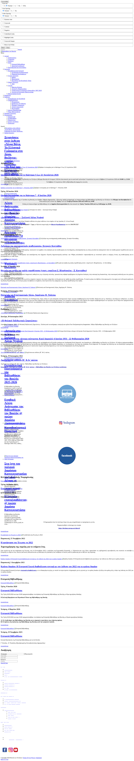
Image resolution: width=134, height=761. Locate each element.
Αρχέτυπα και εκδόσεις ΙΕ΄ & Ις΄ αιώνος (12, 352)
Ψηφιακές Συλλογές (10, 113)
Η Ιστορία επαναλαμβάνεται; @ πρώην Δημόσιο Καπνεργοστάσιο (15, 503)
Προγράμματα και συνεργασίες (17, 67)
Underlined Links (9, 34)
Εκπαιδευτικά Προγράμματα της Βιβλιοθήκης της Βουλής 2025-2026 (13, 374)
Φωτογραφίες (16, 108)
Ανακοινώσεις (12, 57)
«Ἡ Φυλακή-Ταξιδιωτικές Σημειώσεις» (12, 313)
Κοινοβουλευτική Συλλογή (16, 71)
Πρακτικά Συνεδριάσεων (19, 74)
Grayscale (7, 23)
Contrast (6, 27)
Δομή (9, 62)
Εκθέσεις (7, 97)
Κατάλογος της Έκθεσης (19, 103)
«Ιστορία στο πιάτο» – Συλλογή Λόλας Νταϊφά (13, 336)
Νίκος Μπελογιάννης (14, 112)
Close (7, 47)
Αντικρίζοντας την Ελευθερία (16, 98)
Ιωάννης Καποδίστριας (14, 110)
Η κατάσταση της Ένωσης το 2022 (11, 535)
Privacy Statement (36, 758)
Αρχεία (10, 85)
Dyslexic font (8, 19)
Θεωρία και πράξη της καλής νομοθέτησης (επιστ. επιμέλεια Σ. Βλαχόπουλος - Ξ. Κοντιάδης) (28, 263)
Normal (10, 6)
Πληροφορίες (16, 102)
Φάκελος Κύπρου (17, 87)
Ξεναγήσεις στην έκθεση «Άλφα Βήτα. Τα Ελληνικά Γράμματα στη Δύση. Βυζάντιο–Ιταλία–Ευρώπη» (13, 151)
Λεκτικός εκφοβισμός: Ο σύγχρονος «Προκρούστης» (14, 237)
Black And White (9, 45)
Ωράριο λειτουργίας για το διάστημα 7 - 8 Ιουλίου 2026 (17, 188)
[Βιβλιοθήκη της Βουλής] (8, 51)
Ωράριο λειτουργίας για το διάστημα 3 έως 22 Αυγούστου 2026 (19, 167)
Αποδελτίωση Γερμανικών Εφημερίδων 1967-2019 (27, 90)
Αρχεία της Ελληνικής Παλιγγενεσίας (22, 92)
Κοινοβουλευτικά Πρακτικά (15, 429)
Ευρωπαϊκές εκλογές (7, 481)
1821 (13, 84)
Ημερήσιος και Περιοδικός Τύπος (21, 80)
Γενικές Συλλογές (13, 76)
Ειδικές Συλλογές (13, 82)
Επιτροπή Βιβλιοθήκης (18, 64)
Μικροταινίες (15, 79)
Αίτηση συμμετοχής (17, 107)
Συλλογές (7, 69)
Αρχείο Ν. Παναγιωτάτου (19, 89)
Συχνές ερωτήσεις (13, 121)
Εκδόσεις (10, 61)
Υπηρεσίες (11, 59)
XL (19, 6)
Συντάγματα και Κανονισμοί (20, 72)
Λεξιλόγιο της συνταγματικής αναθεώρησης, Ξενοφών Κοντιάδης (20, 238)
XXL (24, 6)
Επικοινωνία (11, 116)
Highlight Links (8, 37)
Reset (3, 47)
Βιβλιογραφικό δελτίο (14, 94)
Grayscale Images (9, 41)
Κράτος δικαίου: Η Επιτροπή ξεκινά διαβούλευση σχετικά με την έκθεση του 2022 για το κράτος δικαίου (31, 559)
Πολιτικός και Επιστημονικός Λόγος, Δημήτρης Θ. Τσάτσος (18, 287)
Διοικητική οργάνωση (18, 66)
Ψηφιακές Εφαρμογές (18, 105)
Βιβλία (14, 77)
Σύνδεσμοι (11, 123)
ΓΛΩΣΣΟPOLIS (13, 100)
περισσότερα (4, 184)
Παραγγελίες (11, 120)
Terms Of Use (27, 758)
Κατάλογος (7, 95)
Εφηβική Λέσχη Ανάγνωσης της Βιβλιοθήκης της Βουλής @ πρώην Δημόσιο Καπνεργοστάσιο (14, 411)
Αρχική (6, 56)
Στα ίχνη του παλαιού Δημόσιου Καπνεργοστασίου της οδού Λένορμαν (15, 472)
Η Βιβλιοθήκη (12, 118)
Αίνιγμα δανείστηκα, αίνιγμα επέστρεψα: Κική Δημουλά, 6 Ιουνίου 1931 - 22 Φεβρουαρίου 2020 (29, 331)
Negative (7, 30)
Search (20, 49)
